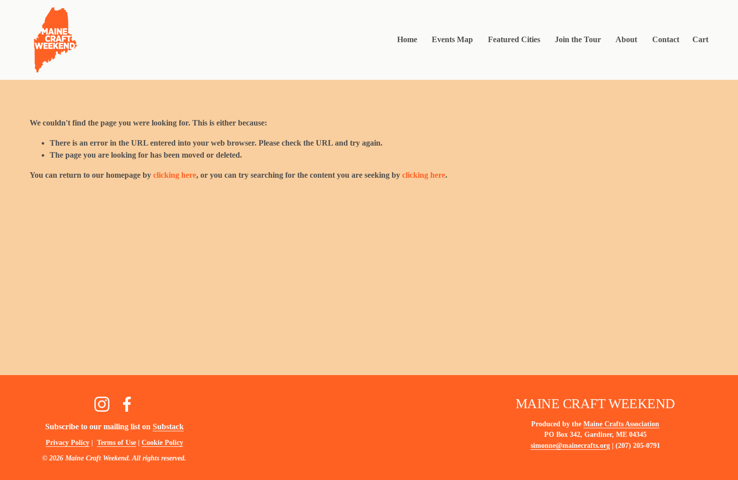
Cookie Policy (162, 442)
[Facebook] (127, 404)
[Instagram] (102, 404)
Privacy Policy (67, 442)
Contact (665, 39)
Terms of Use (116, 442)
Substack (168, 426)
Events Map (452, 39)
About (626, 39)
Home (407, 39)
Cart (700, 39)
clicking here (174, 175)
